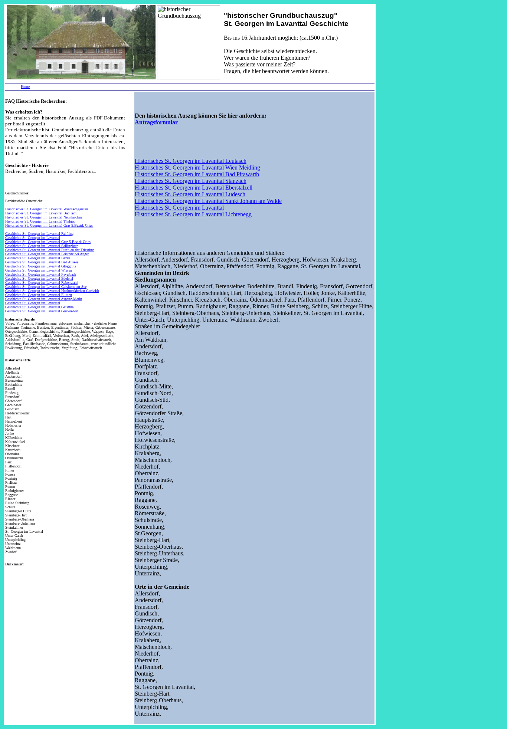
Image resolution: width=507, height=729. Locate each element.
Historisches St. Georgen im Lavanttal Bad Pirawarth (197, 174)
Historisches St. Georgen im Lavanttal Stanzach (190, 181)
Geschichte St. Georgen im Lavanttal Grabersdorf (41, 311)
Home (25, 87)
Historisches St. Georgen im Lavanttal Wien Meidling (197, 167)
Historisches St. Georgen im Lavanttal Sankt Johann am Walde (208, 201)
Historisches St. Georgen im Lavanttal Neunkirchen (43, 217)
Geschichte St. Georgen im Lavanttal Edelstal (39, 278)
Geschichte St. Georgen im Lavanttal (32, 238)
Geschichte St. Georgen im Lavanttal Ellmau (38, 295)
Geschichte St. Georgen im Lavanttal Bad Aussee (41, 262)
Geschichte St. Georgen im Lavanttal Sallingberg (41, 246)
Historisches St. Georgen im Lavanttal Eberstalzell (193, 187)
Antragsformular (156, 122)
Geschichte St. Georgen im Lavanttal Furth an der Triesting (49, 250)
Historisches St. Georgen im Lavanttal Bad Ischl (41, 213)
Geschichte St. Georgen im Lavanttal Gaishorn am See (45, 287)
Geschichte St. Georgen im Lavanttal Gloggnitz (40, 266)
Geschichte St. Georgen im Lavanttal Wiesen (38, 270)
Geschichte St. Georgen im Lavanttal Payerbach (40, 274)
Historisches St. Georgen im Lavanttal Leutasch (190, 161)
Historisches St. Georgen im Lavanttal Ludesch (190, 194)
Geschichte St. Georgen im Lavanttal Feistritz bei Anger (47, 254)
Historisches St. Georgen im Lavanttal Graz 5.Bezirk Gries (49, 225)
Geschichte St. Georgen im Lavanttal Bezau (37, 258)
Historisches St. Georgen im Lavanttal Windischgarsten (46, 209)
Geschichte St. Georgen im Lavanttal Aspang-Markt (43, 299)
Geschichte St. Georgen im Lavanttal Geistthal (40, 307)
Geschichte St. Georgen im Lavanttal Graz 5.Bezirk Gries (48, 242)
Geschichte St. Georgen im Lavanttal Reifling (39, 233)
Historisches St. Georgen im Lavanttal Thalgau (40, 221)
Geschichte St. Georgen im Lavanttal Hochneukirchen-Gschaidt (52, 291)
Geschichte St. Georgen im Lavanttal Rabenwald (41, 282)
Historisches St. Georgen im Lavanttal (179, 207)
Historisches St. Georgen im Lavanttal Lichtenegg (193, 214)
